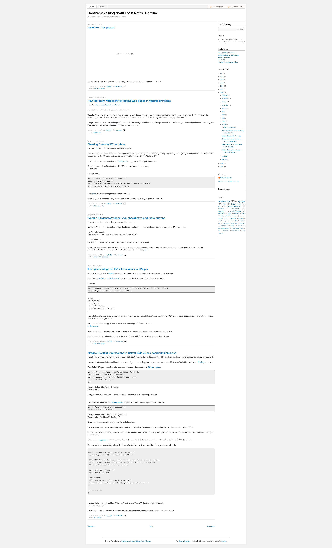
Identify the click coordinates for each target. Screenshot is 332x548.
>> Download (93, 326)
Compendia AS (235, 230)
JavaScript (221, 211)
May (223, 118)
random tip (97, 132)
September (225, 105)
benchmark (224, 226)
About (101, 7)
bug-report (103, 440)
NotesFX (242, 223)
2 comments (118, 203)
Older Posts (211, 526)
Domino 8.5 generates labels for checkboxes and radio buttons (126, 218)
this (96, 148)
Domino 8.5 (97, 257)
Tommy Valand (226, 178)
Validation (233, 218)
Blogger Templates (184, 541)
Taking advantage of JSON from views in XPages (118, 269)
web (219, 206)
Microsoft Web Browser (229, 216)
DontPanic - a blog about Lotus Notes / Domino (122, 13)
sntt (224, 204)
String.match (117, 402)
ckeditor (240, 218)
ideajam (240, 226)
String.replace (154, 367)
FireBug (201, 362)
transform (225, 230)
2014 (221, 76)
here (146, 250)
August (224, 108)
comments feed (236, 7)
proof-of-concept (235, 211)
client (241, 221)
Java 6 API (221, 60)
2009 (221, 92)
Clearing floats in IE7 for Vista (106, 144)
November (225, 98)
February (225, 156)
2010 (221, 89)
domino (220, 208)
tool (219, 230)
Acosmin (224, 541)
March (224, 124)
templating (97, 343)
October (224, 102)
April (223, 121)
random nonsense (99, 88)
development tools (237, 228)
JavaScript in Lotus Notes (230, 223)
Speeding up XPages (224, 57)
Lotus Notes (236, 204)
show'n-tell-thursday (223, 228)
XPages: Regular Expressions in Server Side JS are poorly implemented (132, 353)
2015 (221, 73)
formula (236, 213)
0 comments (118, 86)
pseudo (111, 273)
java (229, 213)
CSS (95, 206)
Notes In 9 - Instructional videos (228, 62)
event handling (222, 221)
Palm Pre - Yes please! (101, 27)
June (223, 115)
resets (94, 194)
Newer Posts (91, 526)
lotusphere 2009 (233, 221)
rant (219, 223)
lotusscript (235, 208)
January (224, 159)
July (223, 111)
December (225, 95)
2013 (221, 79)
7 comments (119, 515)
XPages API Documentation (226, 53)
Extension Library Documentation (228, 55)
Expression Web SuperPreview (108, 105)
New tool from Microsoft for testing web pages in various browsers (129, 100)
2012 (221, 83)
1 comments (119, 341)
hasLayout (122, 161)
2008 (221, 163)
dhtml (232, 226)
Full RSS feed (217, 7)
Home (92, 7)
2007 (221, 166)
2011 (221, 86)
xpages (103, 343)
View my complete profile (228, 181)
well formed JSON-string (109, 278)
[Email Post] (123, 86)
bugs (95, 517)
